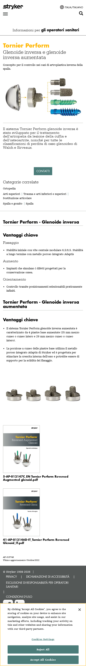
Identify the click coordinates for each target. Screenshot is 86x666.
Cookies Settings (43, 639)
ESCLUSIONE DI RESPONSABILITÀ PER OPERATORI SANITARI (37, 585)
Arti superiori (11, 193)
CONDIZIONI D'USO (19, 597)
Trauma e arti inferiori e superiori (44, 193)
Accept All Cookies (43, 659)
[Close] (79, 609)
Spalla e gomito (12, 203)
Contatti (43, 171)
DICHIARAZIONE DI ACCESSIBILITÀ (47, 577)
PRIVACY (11, 577)
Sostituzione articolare (17, 198)
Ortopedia (9, 188)
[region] (43, 634)
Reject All (43, 649)
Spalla (29, 203)
